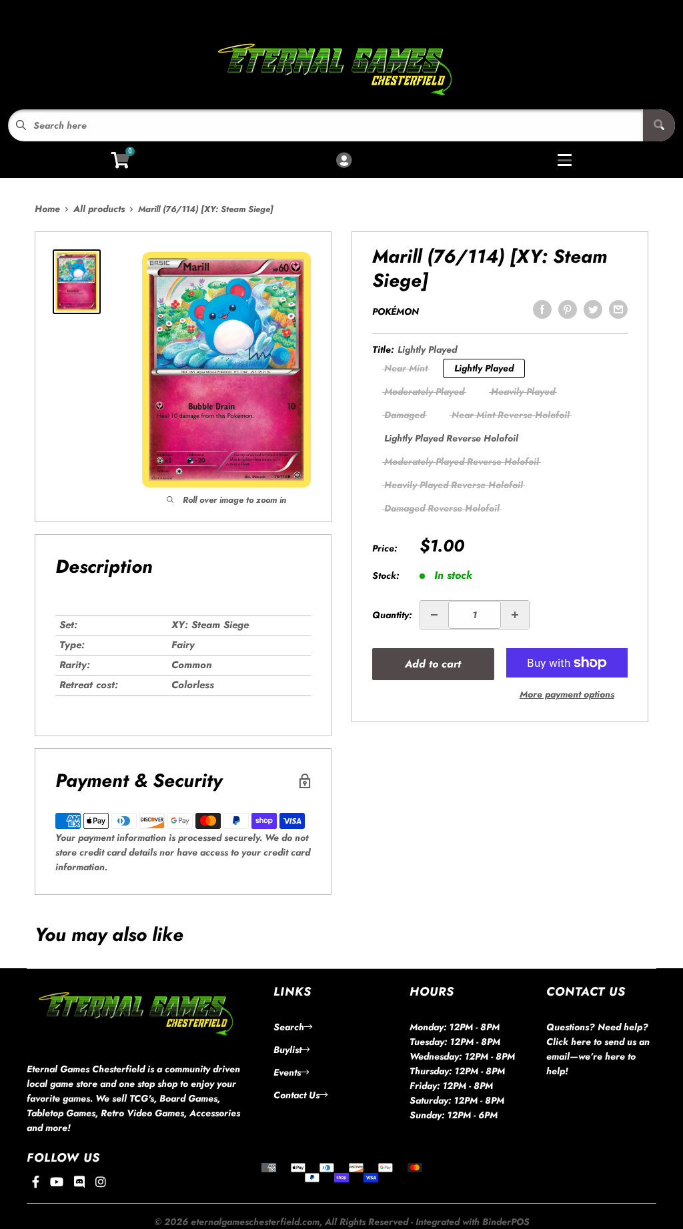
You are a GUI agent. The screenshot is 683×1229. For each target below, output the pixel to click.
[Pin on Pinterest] (567, 309)
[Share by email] (618, 309)
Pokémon (395, 311)
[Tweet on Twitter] (593, 309)
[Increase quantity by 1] (515, 615)
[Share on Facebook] (542, 309)
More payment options (567, 694)
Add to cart (433, 664)
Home (47, 208)
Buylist (287, 1049)
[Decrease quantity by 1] (434, 615)
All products (99, 208)
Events (287, 1072)
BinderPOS (506, 1221)
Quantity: (392, 615)
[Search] (659, 125)
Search (288, 1027)
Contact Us (296, 1095)
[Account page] (344, 161)
